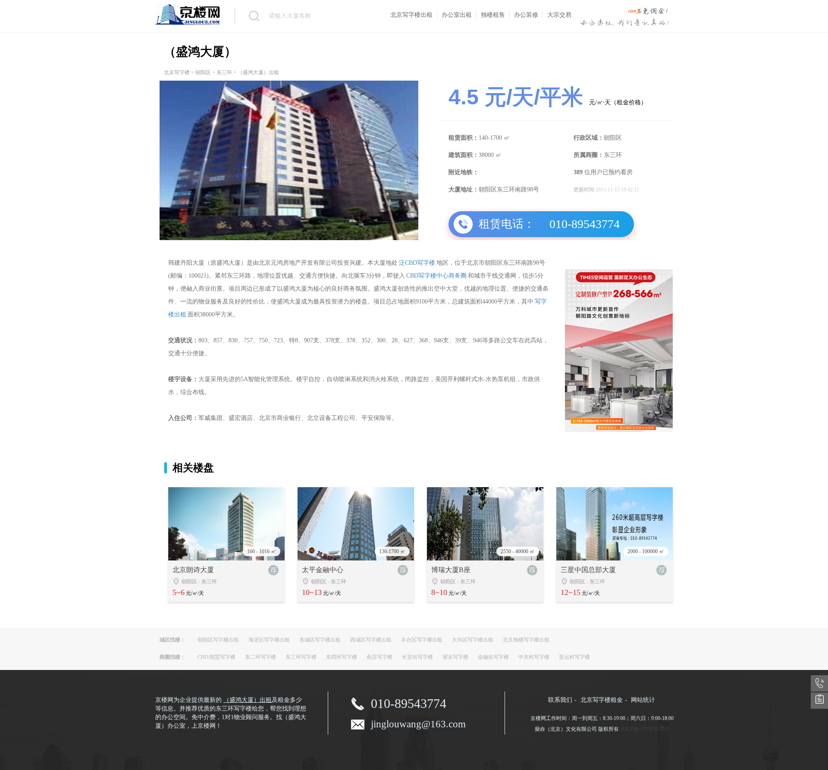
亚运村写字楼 (574, 657)
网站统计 (643, 700)
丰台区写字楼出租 (421, 640)
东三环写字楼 (301, 657)
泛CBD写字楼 (417, 263)
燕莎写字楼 (379, 657)
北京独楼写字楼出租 (526, 640)
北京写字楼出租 (411, 15)
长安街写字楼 (417, 657)
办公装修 (526, 15)
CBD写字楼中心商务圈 (436, 275)
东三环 (224, 72)
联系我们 (560, 700)
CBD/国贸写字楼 (216, 657)
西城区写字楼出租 (371, 640)
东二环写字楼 (260, 657)
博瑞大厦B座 (450, 569)
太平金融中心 (322, 569)
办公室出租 (457, 15)
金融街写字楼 (493, 657)
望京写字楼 (455, 657)
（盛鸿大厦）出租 (247, 700)
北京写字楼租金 (601, 700)
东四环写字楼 (341, 657)
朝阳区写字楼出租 (218, 640)
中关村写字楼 (533, 657)
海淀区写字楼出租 (269, 640)
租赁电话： (507, 224)
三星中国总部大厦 (588, 569)
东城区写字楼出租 (320, 640)
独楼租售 (493, 15)
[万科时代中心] (619, 430)
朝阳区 (203, 72)
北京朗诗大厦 (193, 569)
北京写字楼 (177, 72)
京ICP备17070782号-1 (644, 729)
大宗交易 (559, 15)
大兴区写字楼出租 (472, 640)
